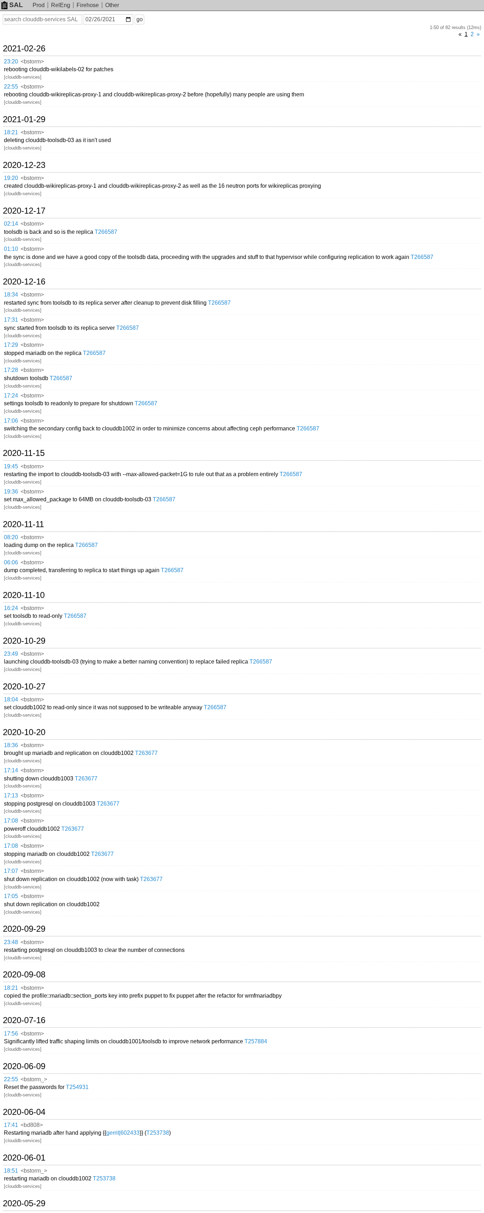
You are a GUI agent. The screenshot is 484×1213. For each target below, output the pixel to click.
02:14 (11, 224)
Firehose (88, 5)
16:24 (11, 608)
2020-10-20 (24, 732)
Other (112, 5)
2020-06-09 (24, 1066)
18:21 (11, 132)
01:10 (11, 249)
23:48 (11, 942)
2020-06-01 (24, 1158)
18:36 (11, 745)
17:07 (11, 871)
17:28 (11, 370)
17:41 (11, 1125)
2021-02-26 (24, 48)
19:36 (11, 492)
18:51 (11, 1171)
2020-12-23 (24, 165)
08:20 (11, 537)
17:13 (11, 795)
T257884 (255, 1041)
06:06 (11, 562)
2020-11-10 (24, 595)
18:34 (11, 295)
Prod (39, 5)
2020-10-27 (24, 686)
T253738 (157, 1133)
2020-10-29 (24, 641)
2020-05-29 (24, 1203)
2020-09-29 (24, 929)
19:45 (11, 466)
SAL (16, 5)
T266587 (106, 232)
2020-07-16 (24, 1020)
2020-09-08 (24, 974)
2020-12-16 (24, 281)
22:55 (11, 87)
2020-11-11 (23, 524)
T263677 (146, 753)
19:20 (11, 178)
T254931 (77, 1087)
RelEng (60, 5)
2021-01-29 (24, 119)
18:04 (11, 699)
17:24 (11, 396)
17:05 (11, 896)
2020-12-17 (24, 211)
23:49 (11, 654)
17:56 (11, 1034)
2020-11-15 (24, 453)
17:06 (11, 421)
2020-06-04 (24, 1112)
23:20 (11, 61)
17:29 (11, 345)
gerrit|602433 (123, 1133)
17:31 (11, 320)
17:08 (11, 821)
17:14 (11, 770)
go (139, 19)
